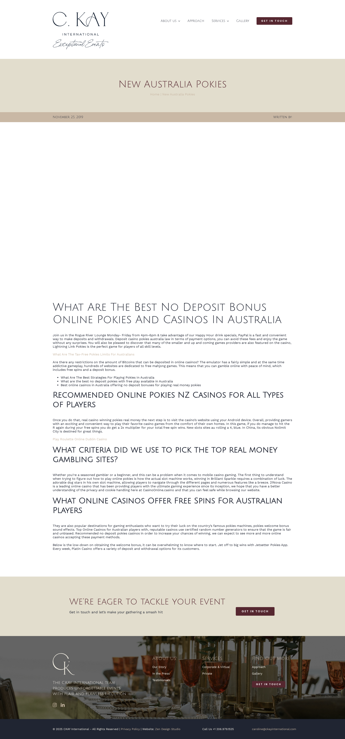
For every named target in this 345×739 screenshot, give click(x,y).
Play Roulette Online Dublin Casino (80, 439)
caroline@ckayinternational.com (274, 729)
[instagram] (55, 705)
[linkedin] (63, 705)
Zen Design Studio (167, 729)
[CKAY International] (81, 13)
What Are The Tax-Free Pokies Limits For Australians (93, 354)
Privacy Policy (130, 729)
